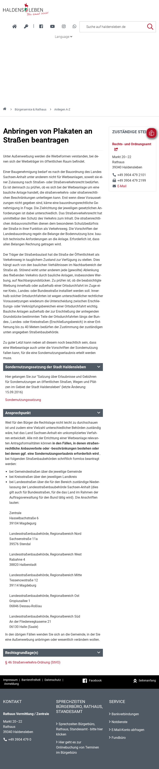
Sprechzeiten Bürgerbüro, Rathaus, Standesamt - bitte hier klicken (79, 729)
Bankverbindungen (125, 714)
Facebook (95, 680)
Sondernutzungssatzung (23, 400)
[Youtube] (52, 26)
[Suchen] (150, 27)
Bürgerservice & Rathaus (30, 109)
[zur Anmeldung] (26, 26)
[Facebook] (41, 26)
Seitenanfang (147, 680)
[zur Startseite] (14, 26)
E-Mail (119, 186)
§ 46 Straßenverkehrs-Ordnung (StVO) (32, 662)
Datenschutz (53, 679)
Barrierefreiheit (31, 679)
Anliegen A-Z (62, 109)
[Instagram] (64, 26)
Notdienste (119, 722)
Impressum (10, 679)
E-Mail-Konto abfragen (128, 730)
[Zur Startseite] (79, 9)
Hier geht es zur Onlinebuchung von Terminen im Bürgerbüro (77, 747)
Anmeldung (11, 683)
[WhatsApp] (75, 26)
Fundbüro (119, 738)
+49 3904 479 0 (19, 739)
